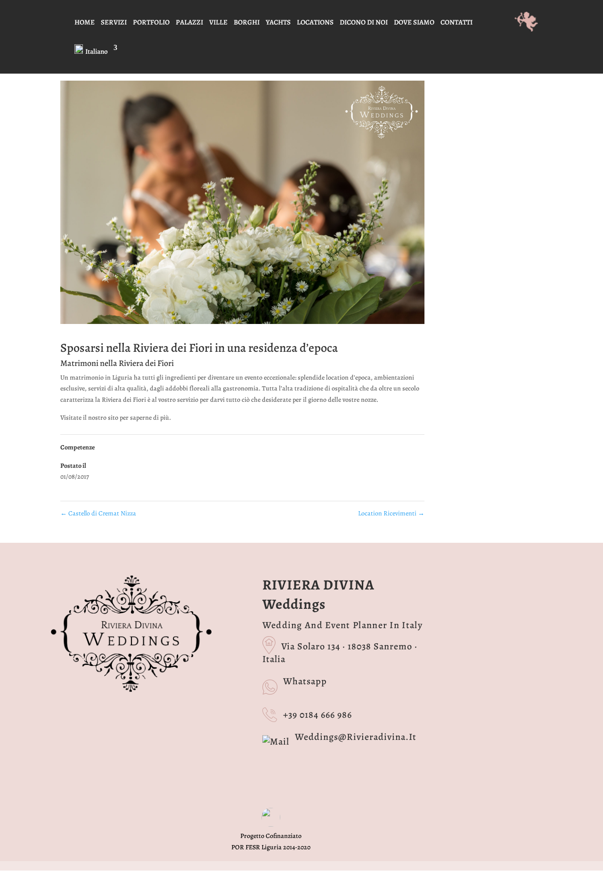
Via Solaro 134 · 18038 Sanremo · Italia (339, 652)
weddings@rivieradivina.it (355, 736)
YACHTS (278, 23)
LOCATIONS (315, 23)
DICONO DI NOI (364, 23)
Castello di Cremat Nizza (98, 513)
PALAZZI (189, 23)
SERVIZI (114, 23)
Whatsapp (305, 681)
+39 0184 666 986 (317, 714)
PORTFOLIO (151, 23)
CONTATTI (456, 23)
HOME (84, 23)
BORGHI (247, 23)
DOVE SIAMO (414, 23)
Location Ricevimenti (391, 513)
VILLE (218, 23)
